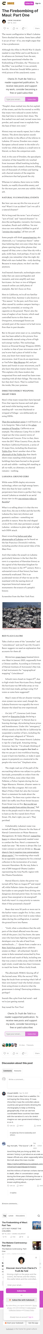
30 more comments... (10, 1204)
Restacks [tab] (17, 1071)
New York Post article (11, 947)
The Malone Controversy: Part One (14, 1244)
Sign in (38, 3)
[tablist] (12, 1070)
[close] (36, 1257)
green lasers (21, 657)
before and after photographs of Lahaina (17, 538)
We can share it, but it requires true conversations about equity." (21, 852)
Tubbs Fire (7, 451)
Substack (9, 1329)
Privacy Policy (29, 1310)
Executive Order (18, 716)
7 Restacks (30, 1045)
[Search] (38, 1215)
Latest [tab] (10, 1216)
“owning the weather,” (12, 231)
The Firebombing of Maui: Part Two (15, 1224)
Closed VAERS (12, 1093)
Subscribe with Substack (23, 1300)
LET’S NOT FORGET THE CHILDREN (11, 1229)
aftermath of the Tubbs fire (14, 454)
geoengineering (29, 237)
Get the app (33, 1323)
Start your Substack (15, 1323)
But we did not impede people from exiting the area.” (19, 806)
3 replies (13, 1193)
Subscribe (29, 3)
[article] (21, 1229)
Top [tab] (4, 1216)
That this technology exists (14, 421)
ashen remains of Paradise (19, 427)
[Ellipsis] (40, 1093)
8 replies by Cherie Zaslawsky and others (23, 1134)
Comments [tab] (7, 1071)
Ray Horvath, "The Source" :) (18, 1145)
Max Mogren (19, 362)
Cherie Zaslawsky (14, 20)
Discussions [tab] (20, 1216)
